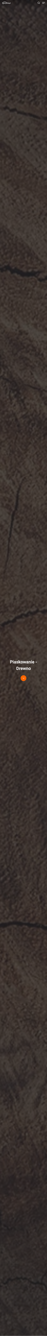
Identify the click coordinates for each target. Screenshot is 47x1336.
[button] (43, 3)
